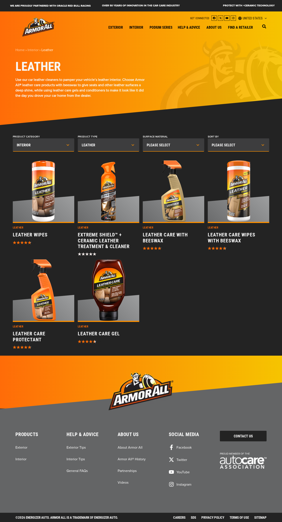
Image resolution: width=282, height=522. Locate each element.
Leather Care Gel (99, 333)
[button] (264, 26)
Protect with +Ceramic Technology (249, 5)
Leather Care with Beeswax (165, 237)
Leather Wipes (30, 235)
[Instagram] (233, 18)
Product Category (26, 136)
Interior (33, 49)
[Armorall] (38, 27)
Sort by (213, 136)
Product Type (87, 136)
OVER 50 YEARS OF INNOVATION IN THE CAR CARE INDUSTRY (141, 5)
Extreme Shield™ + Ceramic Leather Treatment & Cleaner (104, 240)
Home (20, 49)
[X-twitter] (220, 18)
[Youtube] (227, 18)
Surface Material (155, 136)
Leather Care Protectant (29, 336)
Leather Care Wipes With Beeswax (231, 237)
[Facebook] (214, 18)
